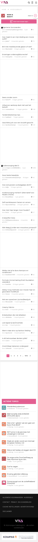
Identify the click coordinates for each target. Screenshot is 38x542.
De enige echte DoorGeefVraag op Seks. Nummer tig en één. (20, 459)
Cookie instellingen (11, 507)
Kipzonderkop (10, 205)
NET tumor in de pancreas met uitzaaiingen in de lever (18, 433)
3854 (34, 168)
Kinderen (12, 409)
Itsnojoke (9, 57)
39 (33, 49)
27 (33, 212)
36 (33, 309)
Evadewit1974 (10, 275)
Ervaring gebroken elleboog (17, 474)
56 (33, 100)
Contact (6, 502)
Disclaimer (7, 511)
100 (34, 109)
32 (33, 294)
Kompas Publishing (27, 538)
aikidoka (8, 317)
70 (33, 41)
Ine (6, 325)
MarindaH (9, 49)
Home (4, 9)
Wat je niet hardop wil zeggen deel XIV (21, 450)
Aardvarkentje (10, 125)
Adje (7, 187)
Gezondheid (13, 436)
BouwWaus (9, 197)
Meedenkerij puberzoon (16, 407)
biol (7, 309)
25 (33, 57)
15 (33, 187)
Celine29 (8, 348)
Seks (10, 462)
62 (33, 275)
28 (33, 341)
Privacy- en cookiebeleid (21, 502)
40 (33, 177)
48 (33, 220)
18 (33, 205)
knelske (8, 284)
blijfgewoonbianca (12, 220)
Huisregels (28, 497)
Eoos (7, 212)
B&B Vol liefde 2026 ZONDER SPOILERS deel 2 (18, 415)
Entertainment (13, 418)
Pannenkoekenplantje (13, 177)
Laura (7, 341)
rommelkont (10, 109)
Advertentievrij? (27, 507)
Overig (11, 427)
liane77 (8, 100)
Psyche (11, 485)
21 (33, 197)
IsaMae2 (8, 117)
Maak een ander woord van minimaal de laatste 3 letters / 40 (20, 442)
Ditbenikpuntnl (11, 230)
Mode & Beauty (16, 9)
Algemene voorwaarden (13, 497)
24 (33, 230)
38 (33, 317)
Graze (7, 294)
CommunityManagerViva (14, 30)
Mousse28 (9, 302)
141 (34, 125)
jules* (7, 41)
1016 (26, 356)
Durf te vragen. (12, 467)
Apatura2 (8, 333)
